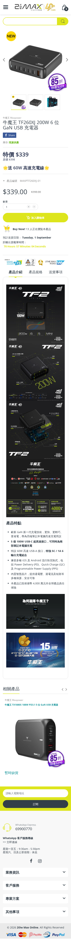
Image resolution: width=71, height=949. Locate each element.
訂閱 (35, 804)
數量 (5, 201)
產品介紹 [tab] (15, 272)
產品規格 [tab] (35, 272)
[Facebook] (31, 861)
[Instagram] (40, 861)
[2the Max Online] (35, 7)
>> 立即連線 (10, 842)
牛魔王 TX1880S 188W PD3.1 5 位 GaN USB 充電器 (31, 704)
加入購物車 (37, 217)
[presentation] (62, 689)
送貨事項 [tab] (55, 272)
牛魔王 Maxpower (12, 117)
